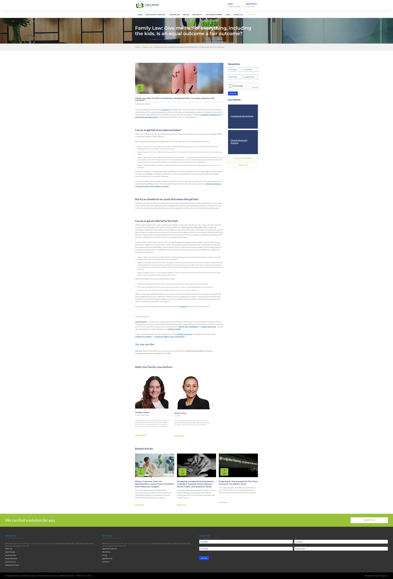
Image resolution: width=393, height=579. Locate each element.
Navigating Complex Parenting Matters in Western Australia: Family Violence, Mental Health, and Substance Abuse (195, 484)
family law (183, 327)
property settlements (210, 115)
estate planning (208, 327)
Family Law (154, 367)
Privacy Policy (87, 576)
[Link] (226, 6)
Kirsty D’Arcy (180, 413)
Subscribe (233, 93)
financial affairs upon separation (169, 337)
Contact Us (105, 562)
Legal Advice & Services (109, 548)
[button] (166, 14)
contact (182, 306)
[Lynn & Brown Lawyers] (147, 5)
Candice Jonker (142, 412)
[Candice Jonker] (153, 391)
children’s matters (143, 337)
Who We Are (106, 552)
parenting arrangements (146, 117)
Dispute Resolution (11, 558)
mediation (193, 327)
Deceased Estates (10, 555)
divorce (165, 110)
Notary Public (174, 329)
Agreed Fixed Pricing (11, 565)
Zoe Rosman (140, 322)
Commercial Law (10, 562)
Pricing (104, 555)
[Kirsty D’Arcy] (192, 391)
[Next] (212, 405)
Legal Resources (107, 558)
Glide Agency (382, 576)
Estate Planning (10, 552)
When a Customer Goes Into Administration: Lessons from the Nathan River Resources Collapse (154, 484)
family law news (184, 334)
